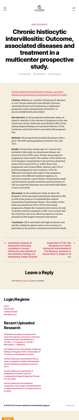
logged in (25, 281)
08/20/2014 (40, 74)
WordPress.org (10, 315)
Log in (6, 306)
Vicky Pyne (27, 74)
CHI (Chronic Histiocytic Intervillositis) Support (30, 405)
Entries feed (9, 309)
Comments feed (10, 312)
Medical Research (39, 24)
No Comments (56, 74)
